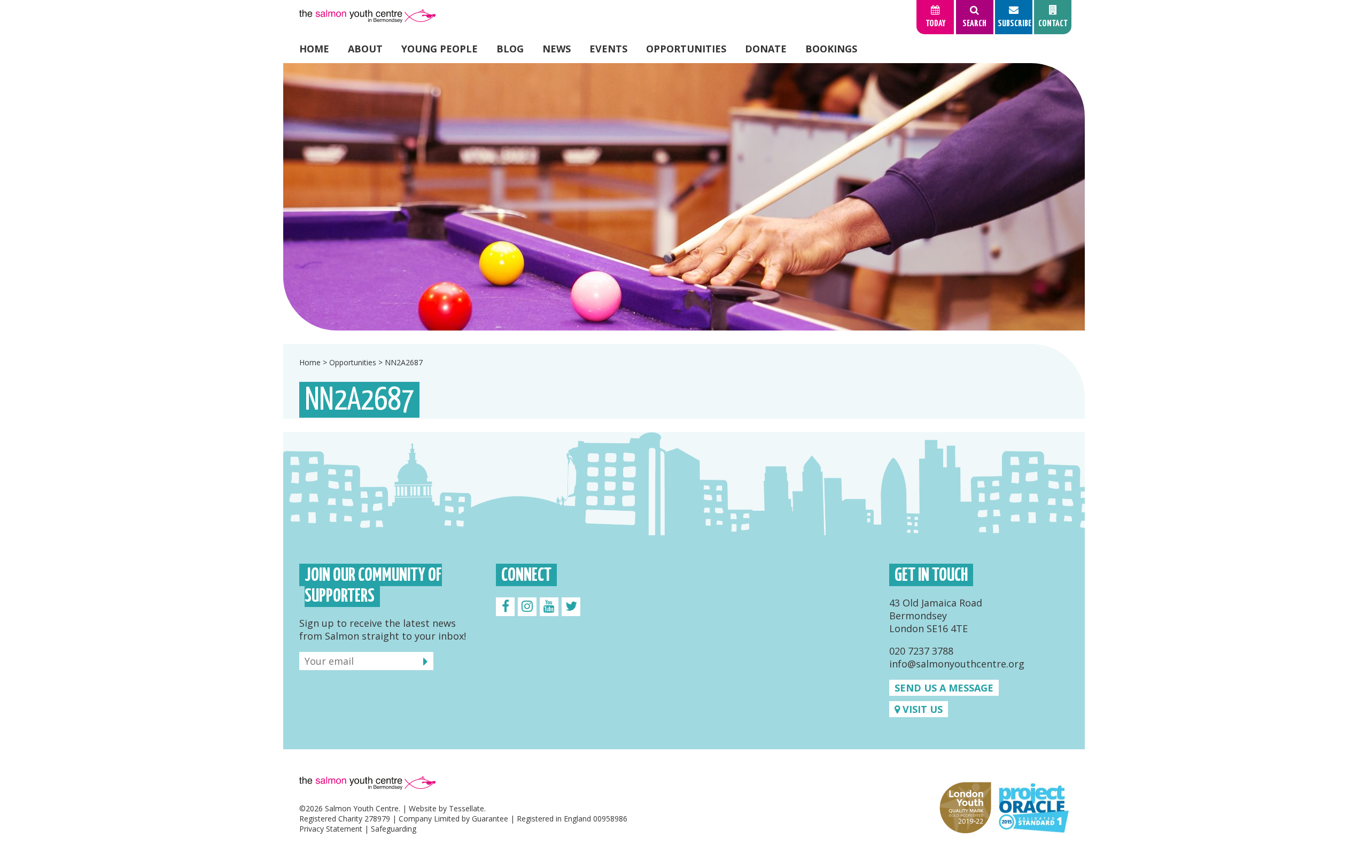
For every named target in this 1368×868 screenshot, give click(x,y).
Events (608, 48)
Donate (766, 48)
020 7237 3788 (921, 650)
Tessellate (466, 808)
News (556, 48)
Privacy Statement (330, 829)
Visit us (921, 709)
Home (314, 48)
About (365, 48)
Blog (510, 48)
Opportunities (686, 48)
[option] (684, 197)
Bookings (831, 48)
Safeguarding (393, 829)
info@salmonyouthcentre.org (956, 663)
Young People (439, 48)
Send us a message (944, 687)
